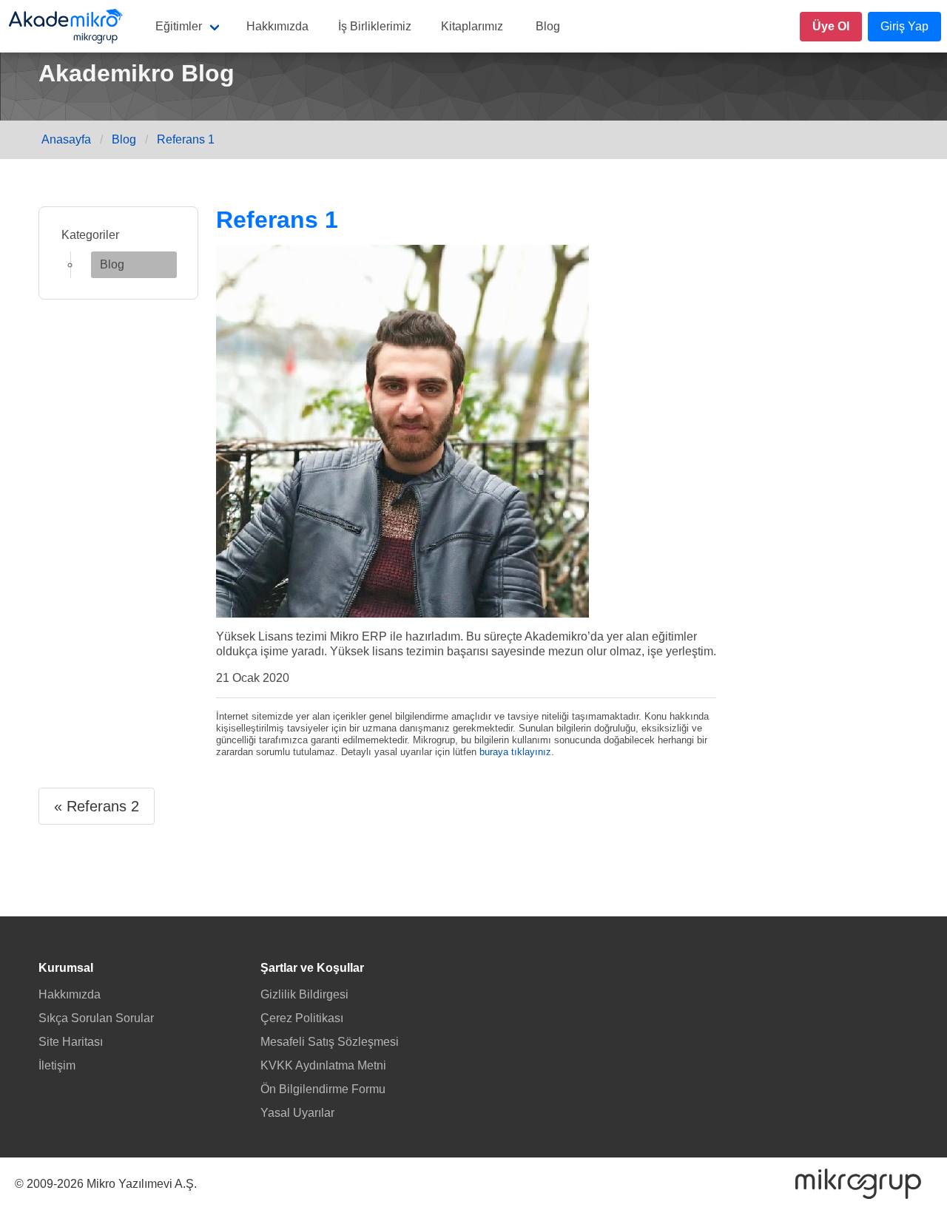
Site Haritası (70, 1041)
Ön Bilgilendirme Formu (322, 1089)
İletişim (56, 1065)
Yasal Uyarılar (297, 1112)
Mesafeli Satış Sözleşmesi (329, 1041)
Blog (548, 26)
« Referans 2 (96, 806)
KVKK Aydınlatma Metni (323, 1065)
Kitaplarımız (472, 26)
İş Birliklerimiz (374, 26)
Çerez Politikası (301, 1018)
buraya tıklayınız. (516, 751)
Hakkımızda (277, 26)
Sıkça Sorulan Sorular (96, 1018)
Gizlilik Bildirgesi (304, 994)
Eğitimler (178, 26)
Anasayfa (66, 139)
